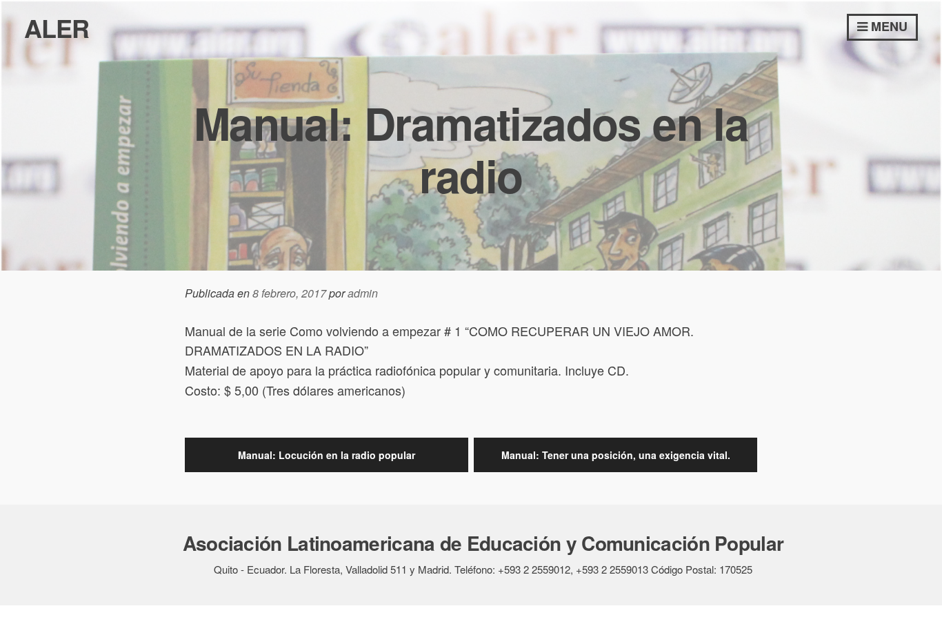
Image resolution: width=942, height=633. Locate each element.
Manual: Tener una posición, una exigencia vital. (615, 455)
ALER (56, 28)
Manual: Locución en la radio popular (326, 455)
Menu (888, 26)
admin (363, 293)
